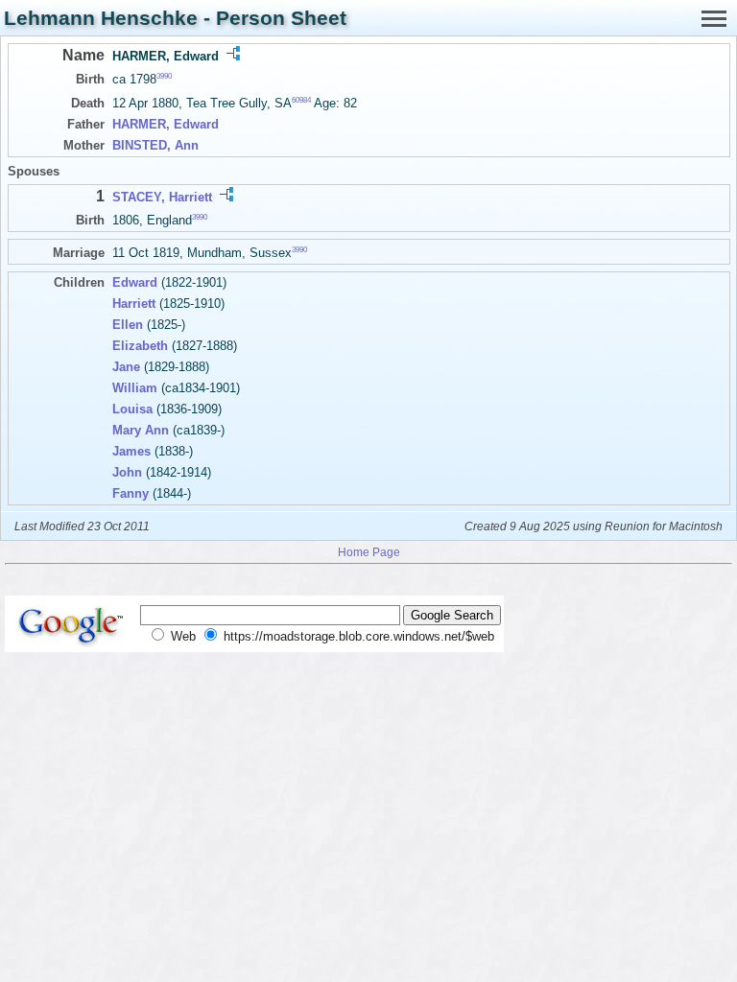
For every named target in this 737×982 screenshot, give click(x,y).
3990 (164, 76)
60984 (301, 100)
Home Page (369, 552)
